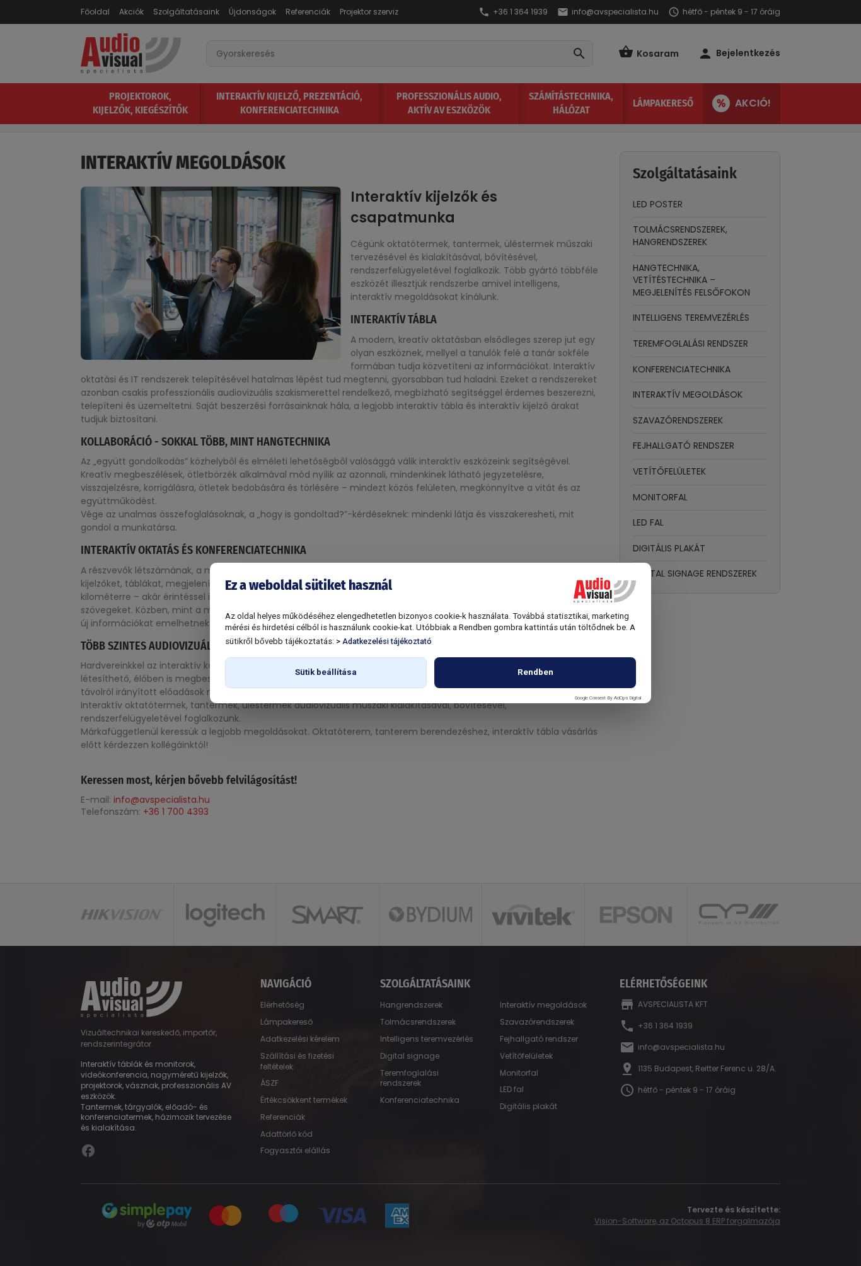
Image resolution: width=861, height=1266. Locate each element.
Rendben (535, 672)
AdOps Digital (627, 698)
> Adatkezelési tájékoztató (384, 641)
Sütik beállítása (326, 672)
